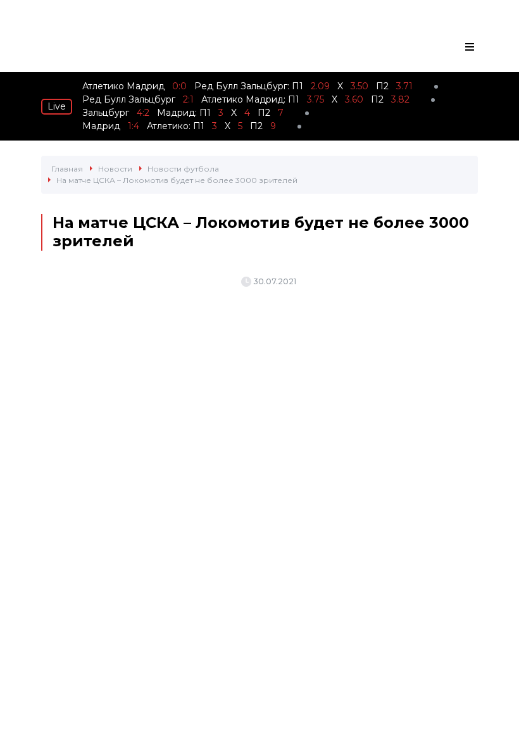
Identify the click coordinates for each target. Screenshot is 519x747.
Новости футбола (183, 168)
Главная (67, 168)
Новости (115, 168)
